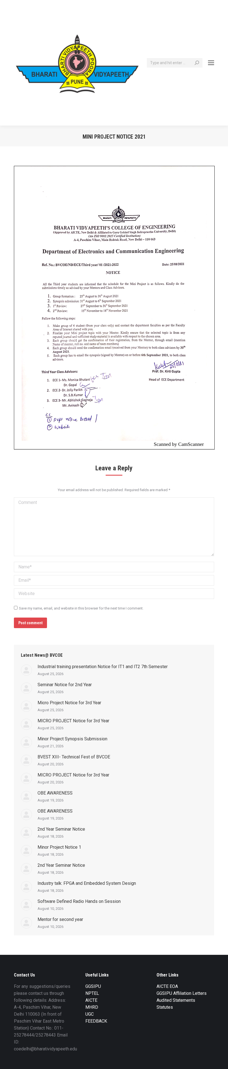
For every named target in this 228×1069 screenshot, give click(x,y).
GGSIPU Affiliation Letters (182, 993)
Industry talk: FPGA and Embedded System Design (87, 883)
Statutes (165, 1007)
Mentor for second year (60, 919)
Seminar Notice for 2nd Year (65, 684)
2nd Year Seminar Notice (61, 829)
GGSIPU (93, 986)
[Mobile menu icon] (211, 63)
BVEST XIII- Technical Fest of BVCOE (74, 757)
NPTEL (92, 993)
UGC (89, 1014)
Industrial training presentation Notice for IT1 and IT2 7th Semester (103, 666)
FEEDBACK (96, 1021)
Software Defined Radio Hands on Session (79, 901)
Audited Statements (176, 1000)
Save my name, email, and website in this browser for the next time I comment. (81, 608)
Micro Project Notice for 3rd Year (69, 702)
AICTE (91, 1000)
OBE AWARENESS (55, 793)
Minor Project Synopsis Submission (72, 738)
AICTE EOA (167, 986)
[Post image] (26, 670)
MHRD (91, 1007)
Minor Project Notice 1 (59, 847)
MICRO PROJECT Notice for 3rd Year (73, 720)
